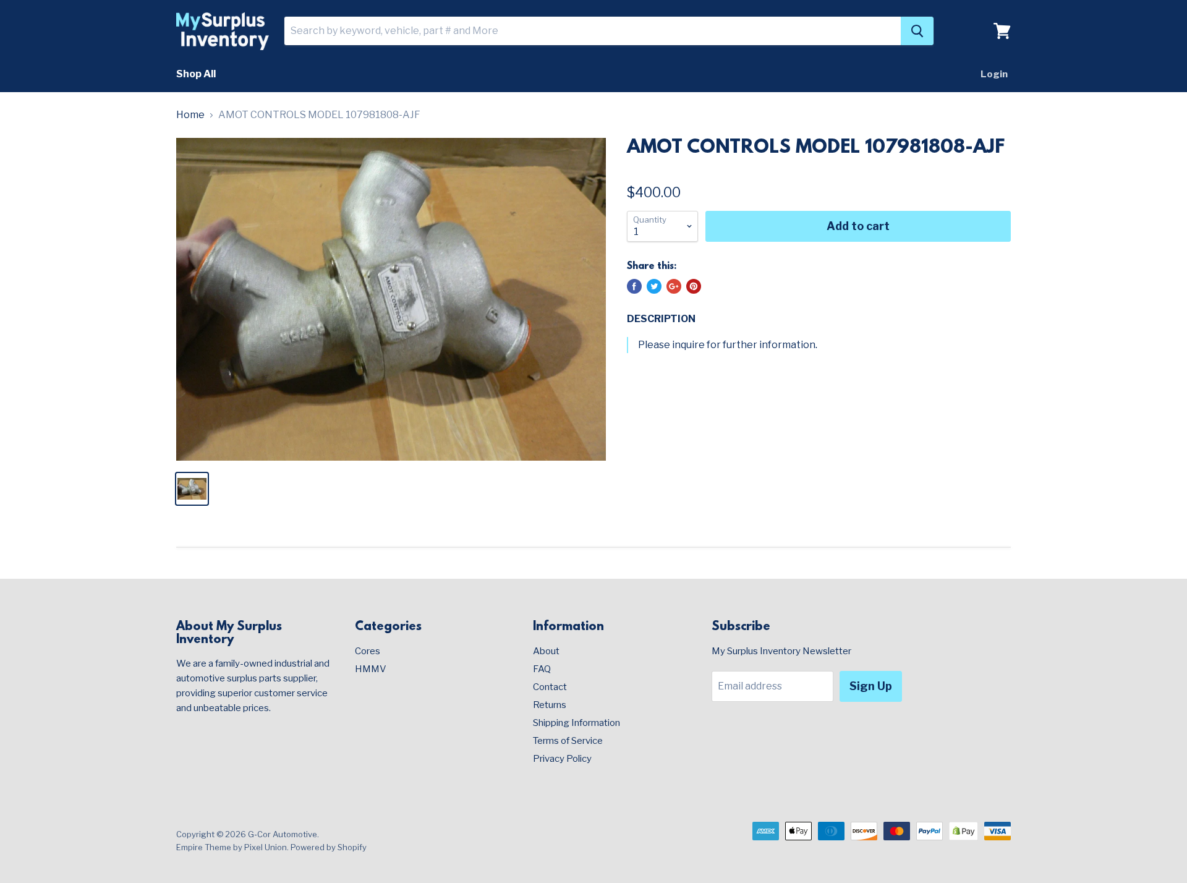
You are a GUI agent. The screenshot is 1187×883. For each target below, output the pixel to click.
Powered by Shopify (329, 847)
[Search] (917, 31)
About (546, 651)
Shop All (196, 74)
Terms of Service (568, 740)
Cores (367, 651)
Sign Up (870, 686)
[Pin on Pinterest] (693, 286)
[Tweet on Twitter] (654, 286)
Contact (550, 687)
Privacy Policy (562, 758)
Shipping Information (576, 722)
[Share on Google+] (673, 286)
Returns (549, 704)
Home (190, 115)
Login (994, 74)
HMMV (370, 669)
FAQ (542, 669)
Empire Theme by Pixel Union (231, 847)
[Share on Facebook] (634, 286)
